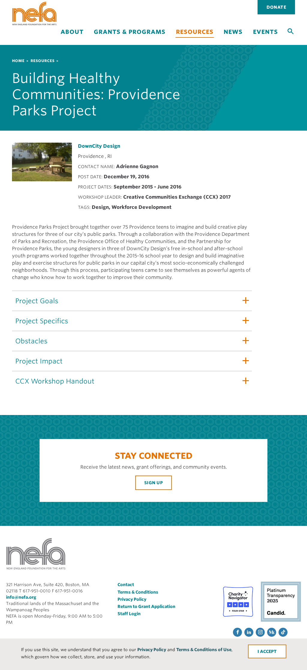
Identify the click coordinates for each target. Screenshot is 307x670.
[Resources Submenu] (195, 41)
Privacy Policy (151, 649)
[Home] (34, 13)
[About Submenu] (72, 37)
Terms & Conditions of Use (203, 649)
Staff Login (129, 613)
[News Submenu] (233, 37)
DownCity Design (99, 146)
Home (18, 60)
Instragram (260, 632)
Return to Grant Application (146, 606)
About (72, 31)
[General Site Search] (290, 30)
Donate (276, 7)
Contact (126, 584)
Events (265, 31)
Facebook (237, 632)
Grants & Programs (129, 31)
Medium (271, 632)
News (233, 31)
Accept (268, 651)
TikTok (283, 632)
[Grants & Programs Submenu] (130, 37)
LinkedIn (248, 632)
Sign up (153, 482)
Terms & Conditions (138, 592)
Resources (194, 31)
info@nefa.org (21, 597)
